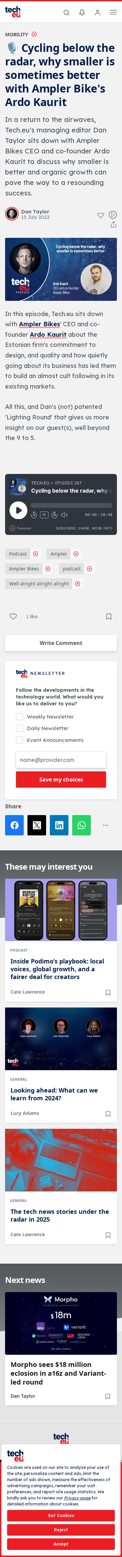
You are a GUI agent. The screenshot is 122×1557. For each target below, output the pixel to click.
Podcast (18, 554)
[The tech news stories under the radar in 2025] (61, 1160)
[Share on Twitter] (38, 825)
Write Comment (61, 643)
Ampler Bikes (39, 324)
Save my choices (61, 779)
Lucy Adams (25, 1113)
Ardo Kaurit (48, 334)
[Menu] (113, 13)
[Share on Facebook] (16, 825)
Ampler (58, 554)
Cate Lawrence (28, 992)
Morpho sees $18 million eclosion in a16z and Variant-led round (58, 1373)
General (18, 1079)
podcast (72, 568)
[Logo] (17, 12)
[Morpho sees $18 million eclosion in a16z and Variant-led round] (61, 1323)
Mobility (16, 34)
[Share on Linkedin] (61, 825)
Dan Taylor (23, 1396)
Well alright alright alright (39, 583)
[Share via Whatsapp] (83, 825)
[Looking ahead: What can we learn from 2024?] (61, 1039)
